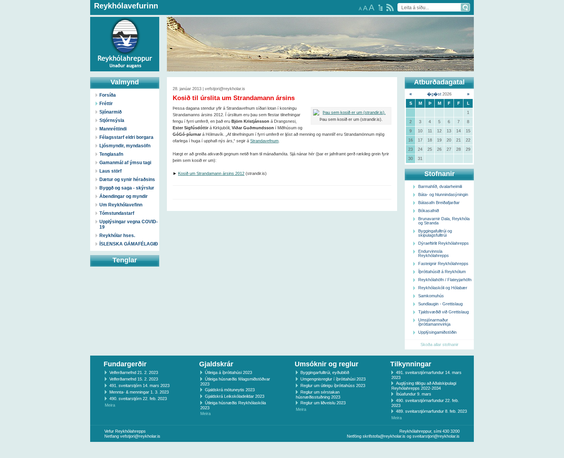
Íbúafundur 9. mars (413, 394)
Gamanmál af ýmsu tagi (125, 162)
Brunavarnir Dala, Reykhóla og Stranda (444, 220)
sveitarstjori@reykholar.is (436, 436)
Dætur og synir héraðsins (127, 179)
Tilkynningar (410, 364)
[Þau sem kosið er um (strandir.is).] (351, 112)
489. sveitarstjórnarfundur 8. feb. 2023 (431, 411)
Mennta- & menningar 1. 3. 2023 (139, 392)
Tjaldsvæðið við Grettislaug (443, 312)
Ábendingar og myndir (123, 196)
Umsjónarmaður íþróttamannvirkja (434, 322)
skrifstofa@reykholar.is (384, 436)
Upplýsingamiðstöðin (437, 332)
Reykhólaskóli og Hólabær (442, 287)
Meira (110, 405)
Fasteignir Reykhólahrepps (443, 263)
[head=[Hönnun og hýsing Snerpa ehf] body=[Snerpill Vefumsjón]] (282, 450)
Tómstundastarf (116, 213)
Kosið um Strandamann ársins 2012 (211, 173)
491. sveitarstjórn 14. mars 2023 (139, 385)
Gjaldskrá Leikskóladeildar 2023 (234, 396)
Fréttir (106, 103)
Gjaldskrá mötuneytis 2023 (230, 389)
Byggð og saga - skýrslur (126, 188)
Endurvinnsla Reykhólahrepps (433, 253)
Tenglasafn (111, 154)
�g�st (434, 94)
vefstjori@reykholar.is (140, 436)
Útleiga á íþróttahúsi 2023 (228, 372)
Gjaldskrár (216, 364)
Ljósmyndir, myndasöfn (124, 145)
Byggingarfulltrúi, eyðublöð (324, 372)
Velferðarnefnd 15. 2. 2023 (133, 379)
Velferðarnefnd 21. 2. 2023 (133, 372)
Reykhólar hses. (117, 235)
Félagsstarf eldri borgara (126, 137)
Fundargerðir (125, 364)
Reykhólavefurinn (126, 6)
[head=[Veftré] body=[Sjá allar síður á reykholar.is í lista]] (380, 8)
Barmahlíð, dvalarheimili (440, 186)
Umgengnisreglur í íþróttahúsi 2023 (333, 379)
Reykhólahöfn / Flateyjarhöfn (445, 279)
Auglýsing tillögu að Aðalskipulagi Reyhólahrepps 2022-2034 (423, 385)
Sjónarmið (110, 112)
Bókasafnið (428, 210)
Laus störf (110, 171)
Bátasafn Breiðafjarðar (439, 202)
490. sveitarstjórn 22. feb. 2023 (138, 398)
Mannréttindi (113, 129)
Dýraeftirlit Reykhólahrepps (443, 243)
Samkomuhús (431, 295)
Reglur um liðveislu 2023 (323, 402)
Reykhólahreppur (34, 38)
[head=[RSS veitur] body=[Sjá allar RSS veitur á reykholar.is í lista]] (390, 7)
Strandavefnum (264, 140)
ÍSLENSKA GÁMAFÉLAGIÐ (128, 244)
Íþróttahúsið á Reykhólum (442, 271)
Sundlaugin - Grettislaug (440, 303)
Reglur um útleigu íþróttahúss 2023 (332, 385)
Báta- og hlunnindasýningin (443, 194)
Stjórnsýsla (111, 120)
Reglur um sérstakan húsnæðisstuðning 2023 (318, 394)
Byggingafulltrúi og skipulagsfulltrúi (435, 233)
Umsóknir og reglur (326, 364)
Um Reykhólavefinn (120, 205)
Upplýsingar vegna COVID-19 (128, 224)
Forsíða (107, 95)
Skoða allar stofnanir (439, 344)
